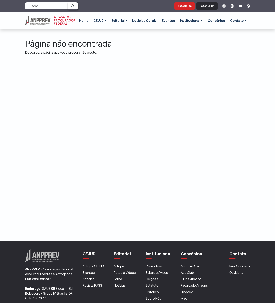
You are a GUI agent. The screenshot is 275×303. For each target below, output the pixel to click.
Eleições (152, 279)
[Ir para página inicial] (50, 20)
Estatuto (152, 285)
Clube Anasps (191, 279)
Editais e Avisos (157, 272)
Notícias (88, 279)
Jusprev (187, 292)
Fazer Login (207, 6)
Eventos (168, 20)
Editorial (118, 20)
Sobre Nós (153, 298)
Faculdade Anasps (194, 285)
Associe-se (185, 6)
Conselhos (154, 266)
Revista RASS (92, 285)
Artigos (119, 266)
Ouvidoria (236, 272)
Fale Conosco (239, 266)
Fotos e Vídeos (125, 272)
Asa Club (187, 272)
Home (83, 20)
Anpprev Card (191, 266)
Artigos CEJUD (93, 266)
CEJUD (98, 20)
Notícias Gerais (144, 20)
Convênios (216, 20)
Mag (184, 298)
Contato (237, 20)
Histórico (152, 292)
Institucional (190, 20)
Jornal (118, 279)
